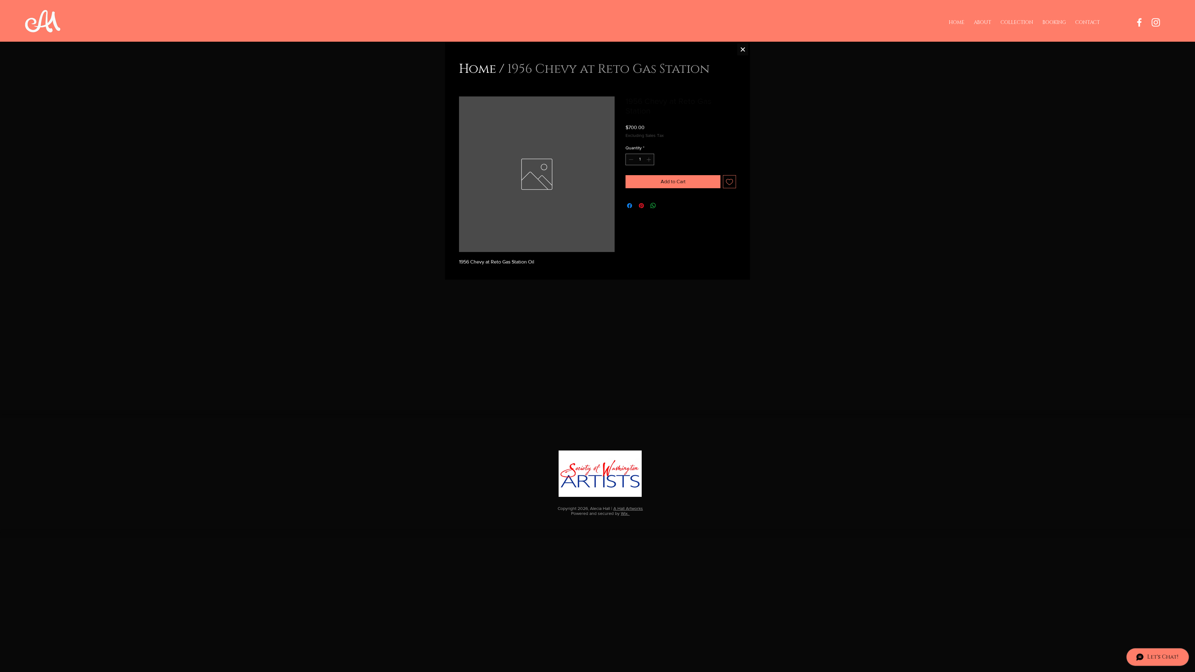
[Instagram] (1155, 22)
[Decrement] (630, 159)
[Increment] (649, 159)
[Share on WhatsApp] (653, 205)
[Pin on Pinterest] (641, 205)
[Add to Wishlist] (729, 181)
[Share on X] (665, 205)
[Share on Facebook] (629, 205)
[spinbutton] (639, 159)
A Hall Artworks (628, 508)
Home (477, 69)
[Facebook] (1139, 22)
